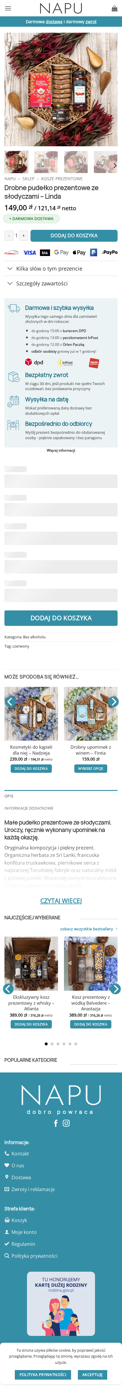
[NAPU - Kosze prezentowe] (61, 8)
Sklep (28, 178)
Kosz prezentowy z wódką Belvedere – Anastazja (90, 1003)
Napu (10, 178)
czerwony (20, 646)
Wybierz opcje (90, 768)
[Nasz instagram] (66, 1124)
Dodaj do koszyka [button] (31, 768)
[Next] (107, 89)
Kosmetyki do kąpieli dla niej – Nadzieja (31, 750)
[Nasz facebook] (55, 1124)
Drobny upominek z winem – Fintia (90, 750)
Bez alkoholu (34, 637)
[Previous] (14, 89)
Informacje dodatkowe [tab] (28, 808)
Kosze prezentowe (62, 178)
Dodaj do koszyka (61, 618)
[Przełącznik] (10, 269)
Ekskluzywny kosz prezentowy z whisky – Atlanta (31, 1003)
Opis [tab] (8, 796)
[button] (8, 8)
